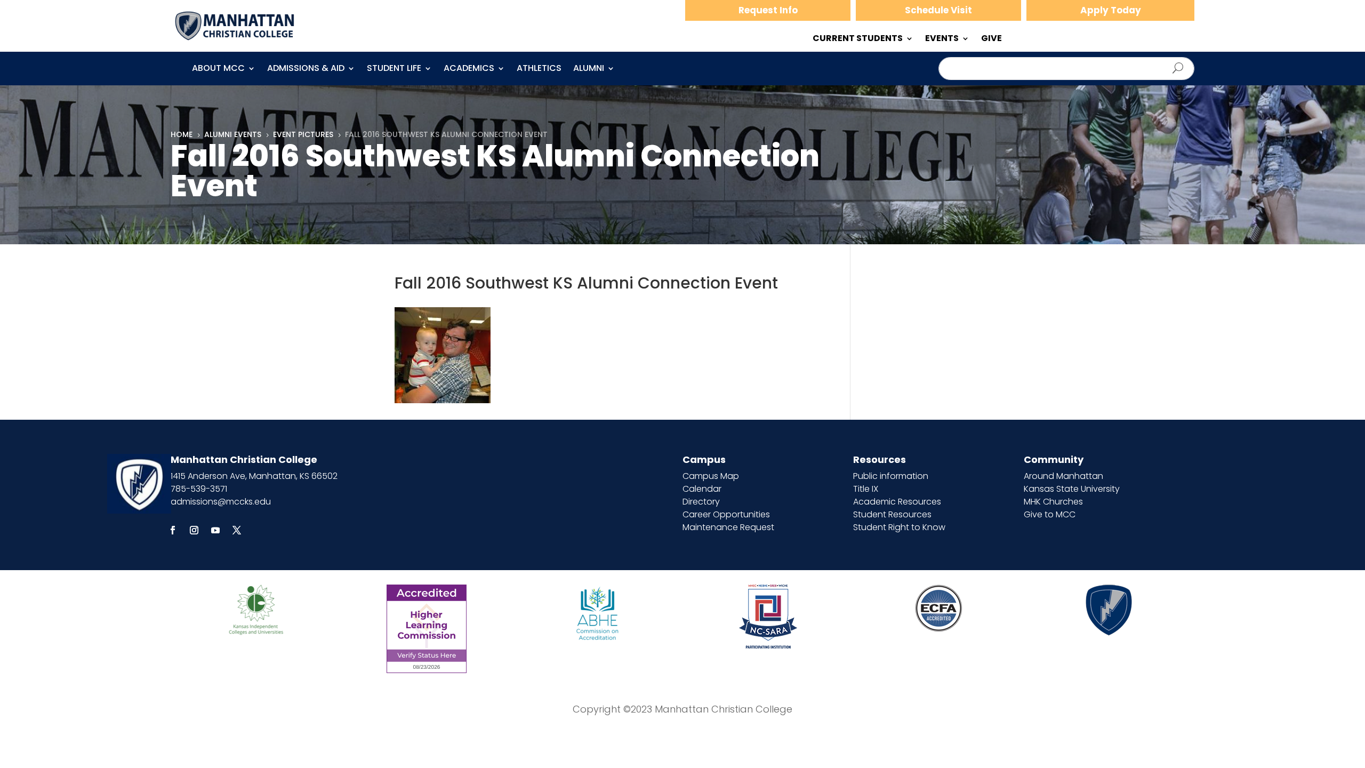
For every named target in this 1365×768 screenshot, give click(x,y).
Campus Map (710, 476)
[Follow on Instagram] (194, 530)
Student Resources (892, 514)
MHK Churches (1053, 501)
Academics (469, 69)
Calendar (701, 489)
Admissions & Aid (305, 69)
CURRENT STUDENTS (858, 39)
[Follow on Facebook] (172, 530)
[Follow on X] (236, 530)
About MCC (218, 69)
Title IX (865, 489)
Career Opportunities (726, 514)
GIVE (991, 39)
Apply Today (1110, 10)
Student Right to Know (899, 527)
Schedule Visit (938, 10)
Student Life (394, 69)
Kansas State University (1072, 489)
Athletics (539, 69)
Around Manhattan (1063, 476)
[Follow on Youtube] (215, 530)
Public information (890, 476)
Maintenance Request (728, 527)
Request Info (768, 10)
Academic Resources (897, 501)
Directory (701, 501)
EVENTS (942, 39)
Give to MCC (1049, 514)
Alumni (588, 69)
